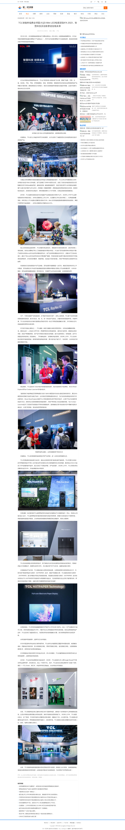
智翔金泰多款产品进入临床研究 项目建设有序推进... (34, 789)
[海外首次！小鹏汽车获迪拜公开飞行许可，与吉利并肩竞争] (85, 119)
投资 (61, 14)
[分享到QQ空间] (102, 2)
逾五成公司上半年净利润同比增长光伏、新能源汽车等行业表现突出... (39, 794)
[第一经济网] (27, 7)
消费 (34, 14)
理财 (54, 14)
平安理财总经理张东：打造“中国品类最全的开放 (92, 40)
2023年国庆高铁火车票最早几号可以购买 (91, 54)
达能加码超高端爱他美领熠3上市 (89, 46)
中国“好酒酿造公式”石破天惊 (88, 142)
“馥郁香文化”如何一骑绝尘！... (27, 791)
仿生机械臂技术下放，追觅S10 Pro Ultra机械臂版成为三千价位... (37, 802)
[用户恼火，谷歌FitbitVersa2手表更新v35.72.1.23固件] (85, 98)
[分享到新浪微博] (91, 2)
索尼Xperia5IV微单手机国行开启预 (90, 103)
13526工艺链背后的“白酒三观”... (28, 816)
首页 (20, 14)
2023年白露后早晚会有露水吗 (88, 145)
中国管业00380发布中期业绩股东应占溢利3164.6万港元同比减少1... (38, 797)
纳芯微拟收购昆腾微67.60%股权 (89, 153)
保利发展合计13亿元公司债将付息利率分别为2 (92, 51)
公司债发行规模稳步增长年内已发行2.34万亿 (92, 156)
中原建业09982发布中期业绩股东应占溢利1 (91, 43)
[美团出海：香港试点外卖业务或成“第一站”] (85, 133)
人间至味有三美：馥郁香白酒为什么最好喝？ (92, 151)
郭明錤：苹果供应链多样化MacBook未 (91, 72)
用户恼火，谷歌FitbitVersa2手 (88, 93)
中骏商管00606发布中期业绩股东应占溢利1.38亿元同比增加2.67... (38, 800)
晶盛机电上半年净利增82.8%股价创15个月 (91, 49)
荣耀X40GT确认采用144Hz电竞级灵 (90, 82)
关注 (102, 14)
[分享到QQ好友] (105, 2)
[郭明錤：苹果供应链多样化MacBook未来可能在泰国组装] (85, 77)
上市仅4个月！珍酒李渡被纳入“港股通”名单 (91, 62)
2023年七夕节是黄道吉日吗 (87, 159)
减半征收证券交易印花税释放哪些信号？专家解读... (33, 808)
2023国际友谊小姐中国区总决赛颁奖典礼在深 (92, 65)
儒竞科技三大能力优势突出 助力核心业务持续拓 (92, 140)
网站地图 (26, 1)
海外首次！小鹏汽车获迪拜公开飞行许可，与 (93, 114)
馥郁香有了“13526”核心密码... (27, 811)
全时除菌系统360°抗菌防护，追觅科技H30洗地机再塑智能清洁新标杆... (39, 786)
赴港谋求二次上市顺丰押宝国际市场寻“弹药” (91, 57)
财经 (41, 14)
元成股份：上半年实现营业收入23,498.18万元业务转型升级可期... (38, 805)
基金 (68, 14)
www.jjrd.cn (63, 826)
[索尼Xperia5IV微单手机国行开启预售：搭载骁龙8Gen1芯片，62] (85, 108)
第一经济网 (20, 1)
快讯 (82, 14)
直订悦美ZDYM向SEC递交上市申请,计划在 (91, 60)
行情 (89, 14)
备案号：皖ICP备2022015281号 (75, 828)
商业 (96, 14)
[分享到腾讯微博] (95, 2)
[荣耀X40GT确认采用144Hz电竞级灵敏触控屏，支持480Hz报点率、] (85, 87)
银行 (75, 14)
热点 (27, 14)
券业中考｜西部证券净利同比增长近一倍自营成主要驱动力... (36, 813)
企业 (47, 14)
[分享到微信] (98, 2)
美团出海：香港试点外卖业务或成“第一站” (92, 128)
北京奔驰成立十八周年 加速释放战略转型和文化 (92, 148)
